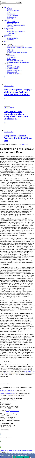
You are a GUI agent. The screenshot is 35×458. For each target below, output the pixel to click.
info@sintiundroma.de (12, 411)
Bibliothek (10, 51)
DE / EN (6, 41)
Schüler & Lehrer (12, 33)
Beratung (9, 65)
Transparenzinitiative (20, 450)
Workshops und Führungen (15, 60)
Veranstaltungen (11, 23)
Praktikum (10, 18)
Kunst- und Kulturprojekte (14, 70)
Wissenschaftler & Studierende (15, 31)
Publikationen (7, 35)
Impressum (10, 450)
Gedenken (25, 144)
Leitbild (9, 9)
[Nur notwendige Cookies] (30, 457)
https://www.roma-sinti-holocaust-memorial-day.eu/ (17, 372)
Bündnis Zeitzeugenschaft (14, 73)
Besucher (9, 30)
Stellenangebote (11, 17)
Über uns (6, 7)
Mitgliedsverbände (12, 15)
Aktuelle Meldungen (13, 22)
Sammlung (10, 49)
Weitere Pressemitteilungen (8, 393)
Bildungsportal (11, 59)
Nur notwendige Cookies (22, 457)
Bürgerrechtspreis (12, 72)
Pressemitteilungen (12, 38)
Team (8, 12)
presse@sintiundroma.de (7, 390)
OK (14, 457)
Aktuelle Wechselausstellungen (16, 25)
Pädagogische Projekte (13, 67)
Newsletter (10, 26)
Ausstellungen (11, 55)
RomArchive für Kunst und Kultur (17, 52)
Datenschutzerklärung (6, 457)
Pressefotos (10, 39)
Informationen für (9, 28)
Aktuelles (6, 20)
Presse (5, 36)
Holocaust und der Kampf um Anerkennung (19, 47)
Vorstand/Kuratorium (13, 10)
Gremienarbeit (11, 14)
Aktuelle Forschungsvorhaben (15, 46)
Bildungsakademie (12, 68)
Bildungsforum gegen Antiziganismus (18, 62)
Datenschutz (3, 450)
